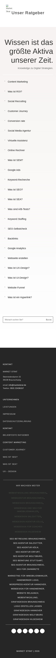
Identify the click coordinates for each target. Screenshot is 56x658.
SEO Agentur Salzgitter (27, 543)
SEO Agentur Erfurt (28, 552)
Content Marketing (18, 81)
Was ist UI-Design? (18, 277)
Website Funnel (16, 287)
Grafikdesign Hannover (28, 610)
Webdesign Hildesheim (28, 532)
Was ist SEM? (15, 160)
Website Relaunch (27, 593)
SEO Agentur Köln (27, 547)
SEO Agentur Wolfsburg (27, 556)
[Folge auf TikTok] (31, 631)
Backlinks (13, 238)
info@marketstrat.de (17, 385)
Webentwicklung (28, 597)
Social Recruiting (17, 101)
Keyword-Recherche (19, 179)
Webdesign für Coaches (28, 527)
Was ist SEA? (15, 199)
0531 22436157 (17, 388)
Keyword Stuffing (17, 219)
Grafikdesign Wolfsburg (28, 615)
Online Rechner (16, 150)
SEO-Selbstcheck (17, 228)
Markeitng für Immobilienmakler (27, 576)
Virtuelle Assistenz (18, 140)
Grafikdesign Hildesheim (28, 619)
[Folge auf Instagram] (19, 631)
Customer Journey (18, 111)
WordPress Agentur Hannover (27, 584)
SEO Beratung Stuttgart (27, 560)
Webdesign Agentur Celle (27, 522)
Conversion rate (16, 121)
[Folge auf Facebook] (13, 631)
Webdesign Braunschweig (27, 503)
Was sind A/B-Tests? (19, 209)
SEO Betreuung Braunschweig (28, 539)
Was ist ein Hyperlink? (20, 297)
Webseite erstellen (18, 258)
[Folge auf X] (42, 631)
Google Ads (14, 170)
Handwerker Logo (27, 580)
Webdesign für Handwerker (27, 589)
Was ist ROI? (15, 91)
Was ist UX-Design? (18, 268)
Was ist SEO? (15, 189)
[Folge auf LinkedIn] (25, 631)
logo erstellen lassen (28, 606)
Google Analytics (17, 248)
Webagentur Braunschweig (27, 498)
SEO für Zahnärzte (28, 569)
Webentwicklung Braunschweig (28, 493)
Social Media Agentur (19, 130)
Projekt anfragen (29, 333)
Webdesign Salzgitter (27, 516)
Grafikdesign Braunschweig (28, 602)
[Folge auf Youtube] (36, 631)
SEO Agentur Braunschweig (27, 565)
